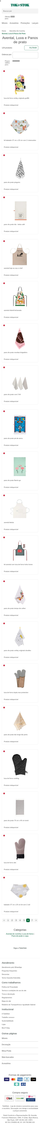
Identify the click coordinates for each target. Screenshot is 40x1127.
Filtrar (33, 48)
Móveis (4, 23)
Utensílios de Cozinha (17, 31)
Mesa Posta (6, 1051)
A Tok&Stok (6, 1014)
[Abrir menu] (7, 5)
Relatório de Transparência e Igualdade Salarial (18, 1004)
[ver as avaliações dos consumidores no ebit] (9, 1098)
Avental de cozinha (13, 934)
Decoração (6, 1045)
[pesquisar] (35, 11)
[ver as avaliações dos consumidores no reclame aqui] (20, 1098)
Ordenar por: (7, 54)
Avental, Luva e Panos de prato (14, 33)
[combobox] (25, 55)
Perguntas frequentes (9, 971)
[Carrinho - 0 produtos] (37, 5)
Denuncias (5, 974)
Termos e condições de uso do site (14, 990)
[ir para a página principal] (20, 5)
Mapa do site (6, 1001)
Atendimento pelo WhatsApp (12, 967)
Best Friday (6, 1028)
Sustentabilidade (7, 1021)
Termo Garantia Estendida (11, 978)
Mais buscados (8, 1057)
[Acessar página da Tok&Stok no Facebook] (10, 952)
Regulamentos (7, 997)
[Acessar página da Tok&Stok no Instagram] (17, 952)
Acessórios (14, 23)
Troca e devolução (8, 994)
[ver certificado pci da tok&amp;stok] (30, 1098)
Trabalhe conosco (8, 1017)
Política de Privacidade (10, 987)
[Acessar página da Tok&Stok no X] (29, 952)
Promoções (25, 23)
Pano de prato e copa (20, 936)
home (4, 31)
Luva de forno (27, 934)
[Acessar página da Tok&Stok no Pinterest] (23, 952)
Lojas (4, 1024)
